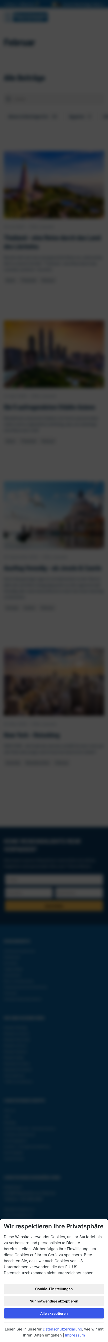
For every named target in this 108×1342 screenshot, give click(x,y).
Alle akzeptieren (54, 1313)
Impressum (75, 1335)
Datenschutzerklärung (62, 1329)
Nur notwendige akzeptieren (54, 1301)
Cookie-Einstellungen (54, 1289)
